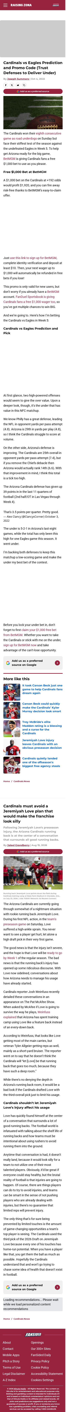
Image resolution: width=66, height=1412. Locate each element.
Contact (8, 1349)
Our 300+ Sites (41, 1349)
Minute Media (20, 1389)
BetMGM (9, 158)
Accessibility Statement (47, 1374)
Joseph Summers (18, 78)
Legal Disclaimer (14, 1374)
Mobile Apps (11, 1355)
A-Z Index (9, 1380)
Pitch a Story (11, 1361)
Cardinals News (22, 781)
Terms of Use (12, 1367)
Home (6, 781)
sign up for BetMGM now (20, 645)
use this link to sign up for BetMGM (33, 258)
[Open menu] (5, 5)
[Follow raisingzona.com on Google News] (57, 662)
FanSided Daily (41, 1355)
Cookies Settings (42, 1380)
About (7, 1342)
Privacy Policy (40, 1361)
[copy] (24, 85)
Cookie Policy (40, 1367)
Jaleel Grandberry (18, 845)
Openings (37, 1342)
